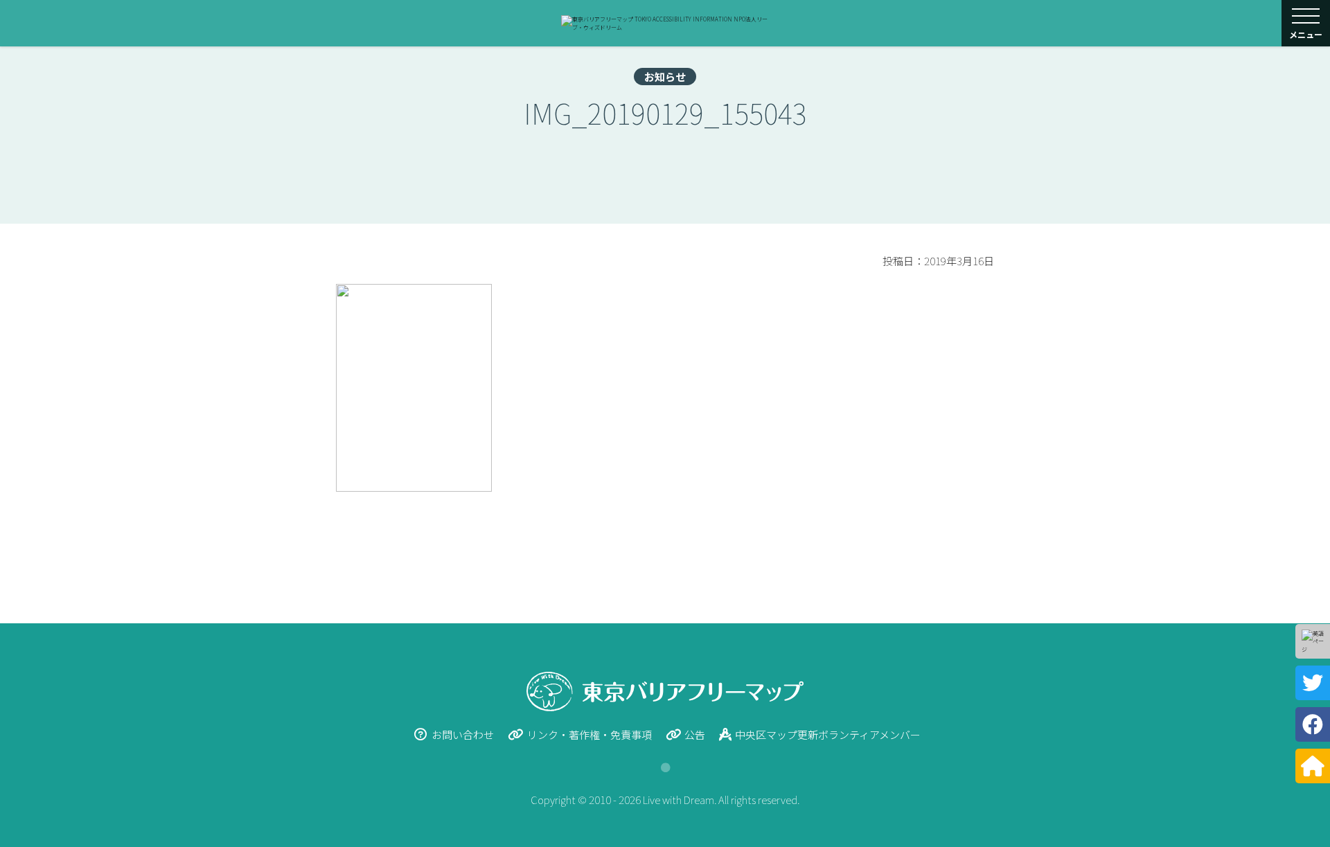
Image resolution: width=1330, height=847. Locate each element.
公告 (694, 734)
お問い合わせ (463, 734)
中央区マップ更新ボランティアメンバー (828, 734)
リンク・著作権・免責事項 (589, 734)
